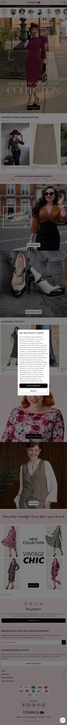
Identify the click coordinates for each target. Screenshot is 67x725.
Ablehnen (33, 391)
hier (27, 366)
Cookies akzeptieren (33, 386)
